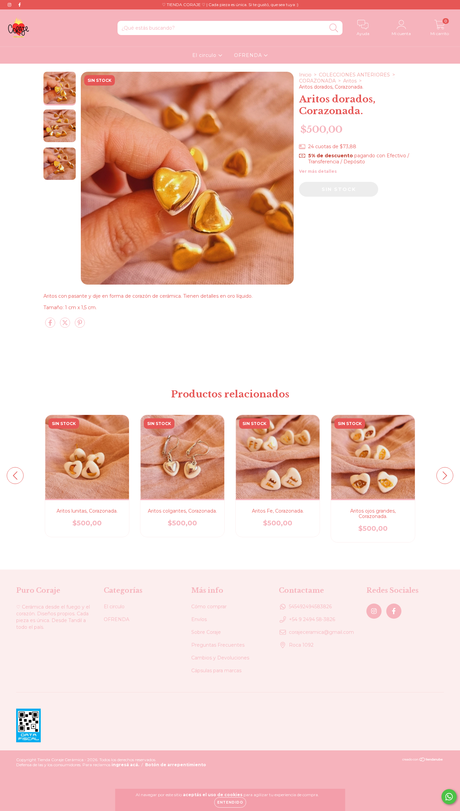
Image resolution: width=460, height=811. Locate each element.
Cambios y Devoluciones (220, 658)
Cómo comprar (209, 607)
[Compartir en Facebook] (51, 325)
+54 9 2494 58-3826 (312, 619)
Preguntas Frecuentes (217, 645)
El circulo (205, 55)
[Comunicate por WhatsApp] (449, 796)
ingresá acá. (125, 764)
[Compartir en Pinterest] (80, 325)
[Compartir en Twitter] (65, 325)
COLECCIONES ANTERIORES (354, 75)
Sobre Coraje (206, 632)
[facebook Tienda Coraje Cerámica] (19, 5)
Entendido (230, 802)
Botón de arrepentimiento (175, 764)
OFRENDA (249, 55)
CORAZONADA (317, 81)
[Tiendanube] (423, 760)
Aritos (350, 81)
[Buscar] (334, 28)
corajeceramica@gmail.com (321, 632)
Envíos (199, 619)
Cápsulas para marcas (216, 671)
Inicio (305, 75)
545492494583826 (310, 607)
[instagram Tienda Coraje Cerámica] (10, 5)
